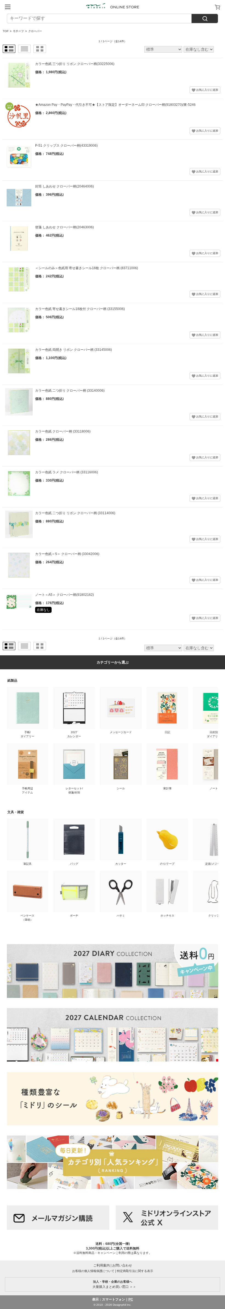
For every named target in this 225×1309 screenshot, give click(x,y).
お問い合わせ (122, 1265)
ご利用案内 (101, 1265)
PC (130, 1299)
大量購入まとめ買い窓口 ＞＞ (112, 1284)
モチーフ (18, 31)
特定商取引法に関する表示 (135, 1271)
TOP (6, 31)
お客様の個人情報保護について (93, 1271)
